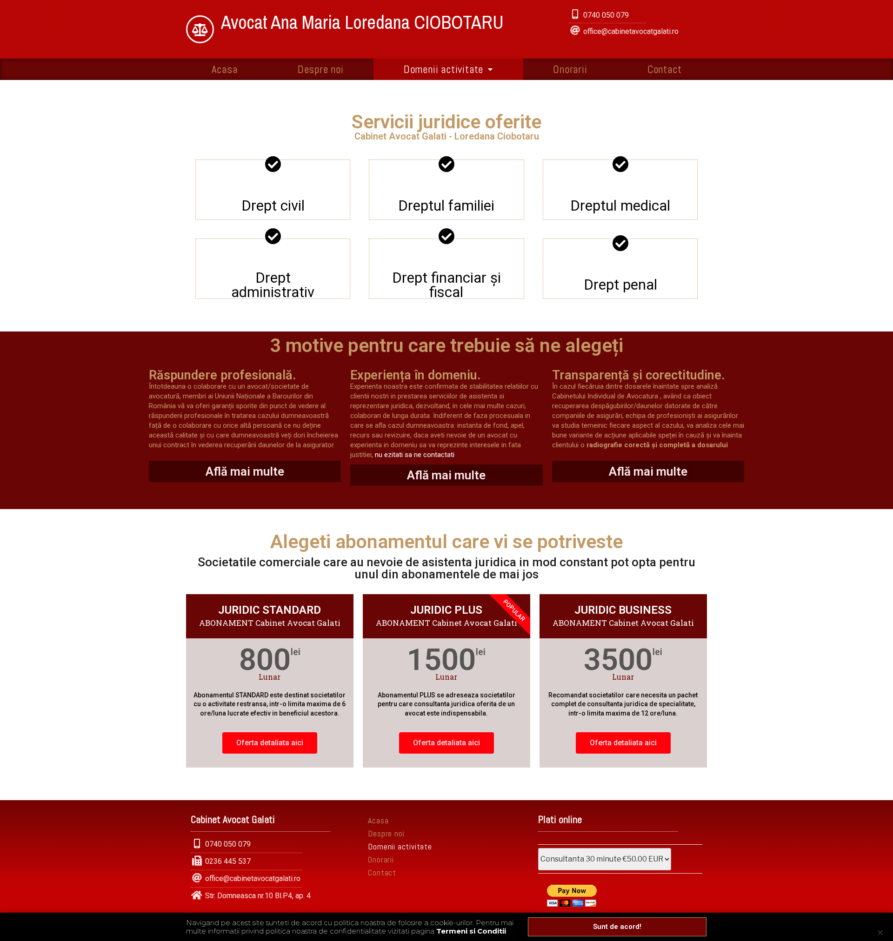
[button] (617, 926)
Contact (664, 69)
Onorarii (570, 69)
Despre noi (321, 69)
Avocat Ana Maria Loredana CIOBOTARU (362, 22)
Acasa (225, 69)
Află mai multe (245, 471)
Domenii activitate (443, 69)
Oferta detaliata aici (269, 742)
